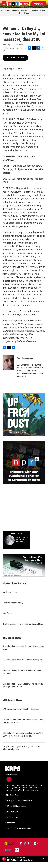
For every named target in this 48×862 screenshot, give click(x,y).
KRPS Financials (11, 812)
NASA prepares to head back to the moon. (21, 709)
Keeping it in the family (13, 603)
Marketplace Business (15, 583)
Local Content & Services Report (18, 828)
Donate (39, 4)
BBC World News (12, 637)
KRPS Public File (11, 795)
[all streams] (44, 859)
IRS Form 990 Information (15, 806)
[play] (4, 859)
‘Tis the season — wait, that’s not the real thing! (23, 624)
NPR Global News (12, 700)
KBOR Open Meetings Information (18, 801)
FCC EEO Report (11, 817)
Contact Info (10, 823)
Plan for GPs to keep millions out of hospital (22, 660)
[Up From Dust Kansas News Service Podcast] (24, 414)
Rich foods (7, 613)
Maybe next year (10, 592)
